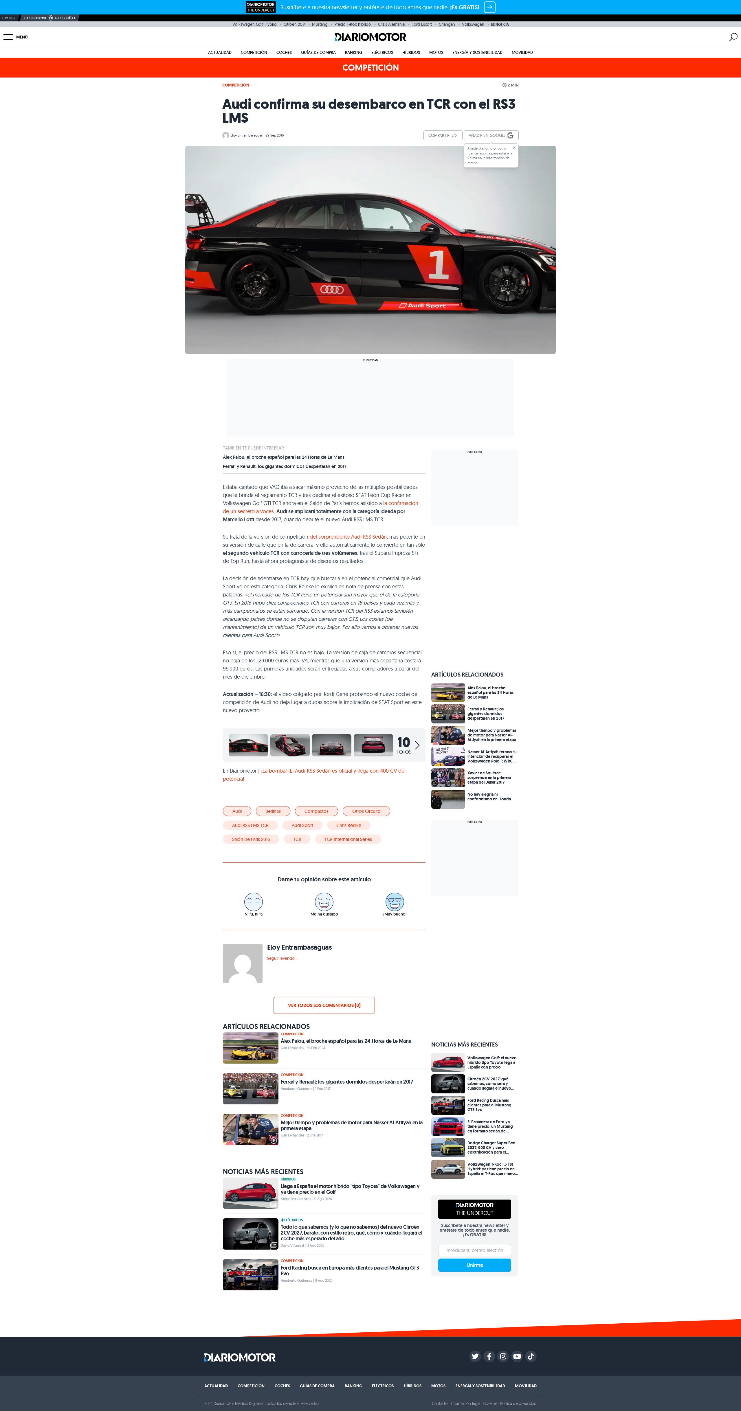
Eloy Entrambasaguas (246, 135)
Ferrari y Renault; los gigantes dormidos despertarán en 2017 (284, 466)
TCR (297, 839)
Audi (237, 811)
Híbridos (411, 52)
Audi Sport (302, 825)
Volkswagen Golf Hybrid (254, 24)
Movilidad (522, 52)
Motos (436, 52)
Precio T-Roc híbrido (353, 24)
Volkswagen (473, 24)
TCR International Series (348, 839)
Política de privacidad (518, 1403)
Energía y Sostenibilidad (477, 52)
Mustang (320, 24)
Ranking (353, 52)
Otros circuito (366, 811)
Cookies (490, 1403)
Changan (447, 24)
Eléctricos (382, 52)
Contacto (439, 1403)
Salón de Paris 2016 (251, 839)
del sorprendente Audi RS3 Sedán (348, 536)
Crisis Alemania (391, 24)
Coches (284, 52)
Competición (254, 52)
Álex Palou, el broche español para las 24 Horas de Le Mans (283, 457)
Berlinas (273, 811)
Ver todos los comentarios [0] (324, 1005)
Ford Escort (422, 24)
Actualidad (220, 52)
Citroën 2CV (294, 24)
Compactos (317, 811)
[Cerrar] (514, 148)
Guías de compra (318, 52)
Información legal (465, 1403)
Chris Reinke (348, 825)
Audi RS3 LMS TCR (250, 825)
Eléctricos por (35, 18)
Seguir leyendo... (282, 958)
